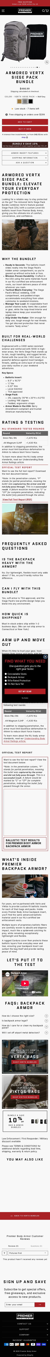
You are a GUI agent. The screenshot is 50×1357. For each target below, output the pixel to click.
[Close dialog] (45, 657)
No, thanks (25, 698)
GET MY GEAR (24, 691)
